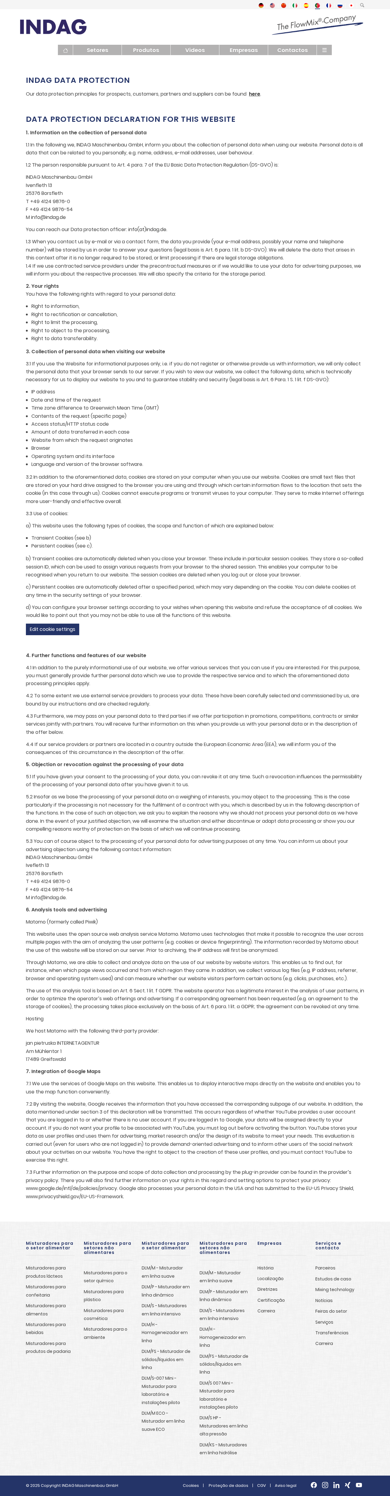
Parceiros (325, 1268)
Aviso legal (285, 1485)
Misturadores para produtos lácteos (46, 1272)
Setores (97, 50)
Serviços (324, 1322)
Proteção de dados (228, 1485)
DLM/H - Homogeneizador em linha (165, 1333)
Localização (270, 1279)
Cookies (191, 1485)
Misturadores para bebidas (46, 1329)
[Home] (65, 50)
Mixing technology (334, 1290)
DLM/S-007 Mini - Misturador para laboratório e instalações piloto (161, 1390)
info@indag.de (48, 217)
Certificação (271, 1300)
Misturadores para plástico (104, 1296)
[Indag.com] (53, 26)
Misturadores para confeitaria (46, 1291)
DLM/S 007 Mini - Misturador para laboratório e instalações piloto (219, 1395)
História (265, 1268)
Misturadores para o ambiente (105, 1333)
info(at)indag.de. (147, 229)
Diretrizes (267, 1289)
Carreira (266, 1311)
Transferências (332, 1333)
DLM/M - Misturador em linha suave (162, 1272)
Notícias (324, 1300)
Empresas (244, 50)
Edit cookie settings (52, 629)
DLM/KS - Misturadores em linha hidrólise (223, 1449)
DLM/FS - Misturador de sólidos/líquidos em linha (166, 1359)
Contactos (292, 50)
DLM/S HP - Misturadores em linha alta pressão (224, 1426)
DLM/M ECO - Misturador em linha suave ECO (163, 1421)
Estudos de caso (333, 1279)
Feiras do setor (331, 1311)
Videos (195, 50)
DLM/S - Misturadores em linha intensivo (164, 1310)
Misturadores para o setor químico (105, 1277)
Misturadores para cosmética (104, 1315)
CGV (261, 1485)
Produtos (146, 50)
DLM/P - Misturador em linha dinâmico (166, 1291)
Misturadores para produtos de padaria (48, 1347)
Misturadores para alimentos (46, 1310)
